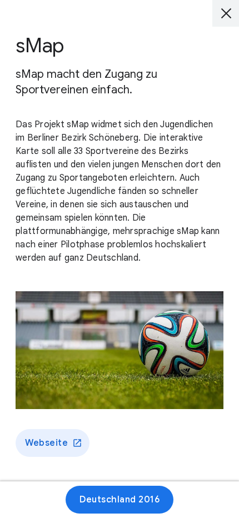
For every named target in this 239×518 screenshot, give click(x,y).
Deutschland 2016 (119, 499)
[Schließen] (225, 13)
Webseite (46, 443)
